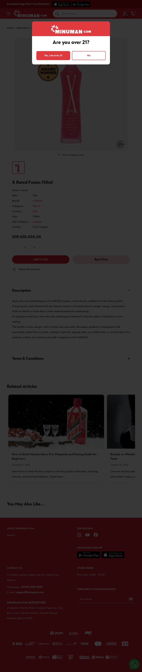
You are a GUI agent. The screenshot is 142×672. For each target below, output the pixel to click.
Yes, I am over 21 (53, 55)
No (88, 55)
